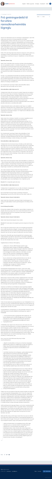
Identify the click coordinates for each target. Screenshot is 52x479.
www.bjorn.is (9, 471)
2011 (38, 16)
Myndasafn (42, 3)
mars (43, 16)
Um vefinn (39, 471)
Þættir (47, 3)
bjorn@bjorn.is (14, 471)
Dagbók (24, 3)
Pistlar (36, 471)
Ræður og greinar (30, 3)
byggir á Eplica (48, 477)
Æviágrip (37, 3)
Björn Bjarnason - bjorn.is (11, 4)
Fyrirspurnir (47, 471)
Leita (50, 4)
